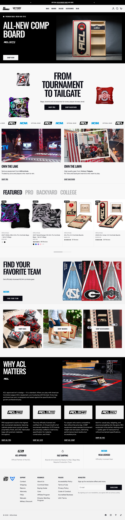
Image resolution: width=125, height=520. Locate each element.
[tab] (12, 192)
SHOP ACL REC (100, 438)
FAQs (22, 495)
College (61, 8)
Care (39, 491)
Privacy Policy (63, 488)
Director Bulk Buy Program (43, 499)
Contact (23, 481)
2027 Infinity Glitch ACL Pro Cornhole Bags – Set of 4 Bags (15, 236)
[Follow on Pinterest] (116, 515)
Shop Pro (5, 179)
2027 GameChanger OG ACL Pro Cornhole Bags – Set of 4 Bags (46, 236)
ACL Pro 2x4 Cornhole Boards (73, 235)
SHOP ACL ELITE (38, 440)
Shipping (23, 485)
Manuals (23, 498)
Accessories (70, 8)
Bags (47, 8)
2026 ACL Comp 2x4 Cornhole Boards (107, 235)
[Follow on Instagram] (111, 515)
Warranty (23, 491)
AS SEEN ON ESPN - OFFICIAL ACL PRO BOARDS (62, 2)
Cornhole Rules (42, 485)
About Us (40, 481)
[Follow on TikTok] (121, 515)
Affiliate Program (43, 495)
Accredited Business (65, 495)
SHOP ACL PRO (6, 440)
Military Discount (26, 501)
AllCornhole (5, 233)
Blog (77, 8)
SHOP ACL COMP (69, 440)
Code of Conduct (64, 491)
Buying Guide (42, 488)
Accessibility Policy (65, 481)
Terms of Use (63, 485)
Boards (53, 8)
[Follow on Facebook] (106, 515)
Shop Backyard (69, 179)
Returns (22, 488)
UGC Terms (62, 498)
